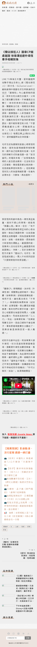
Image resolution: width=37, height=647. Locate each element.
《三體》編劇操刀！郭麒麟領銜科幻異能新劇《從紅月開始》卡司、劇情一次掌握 (25, 579)
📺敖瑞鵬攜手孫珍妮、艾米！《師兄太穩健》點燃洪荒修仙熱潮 (18, 482)
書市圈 (18, 7)
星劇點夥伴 (22, 11)
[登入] (31, 3)
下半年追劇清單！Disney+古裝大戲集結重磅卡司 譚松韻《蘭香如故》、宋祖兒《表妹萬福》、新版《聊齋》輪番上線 (25, 612)
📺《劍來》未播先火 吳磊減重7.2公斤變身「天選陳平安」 (18, 462)
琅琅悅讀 (5, 44)
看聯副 (11, 7)
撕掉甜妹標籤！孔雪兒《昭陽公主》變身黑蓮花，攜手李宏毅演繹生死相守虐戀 (25, 589)
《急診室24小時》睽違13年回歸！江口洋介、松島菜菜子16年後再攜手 (25, 599)
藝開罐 (26, 7)
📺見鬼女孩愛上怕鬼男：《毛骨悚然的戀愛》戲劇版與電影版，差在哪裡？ (18, 506)
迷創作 (33, 7)
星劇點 (11, 44)
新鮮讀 (4, 7)
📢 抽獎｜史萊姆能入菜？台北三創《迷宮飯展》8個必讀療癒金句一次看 (18, 516)
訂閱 (27, 638)
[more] (31, 184)
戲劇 (8, 11)
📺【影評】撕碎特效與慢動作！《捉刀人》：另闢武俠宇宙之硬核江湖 (18, 472)
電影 (3, 11)
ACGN (14, 11)
